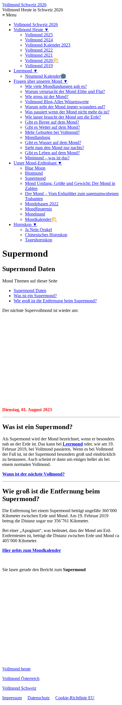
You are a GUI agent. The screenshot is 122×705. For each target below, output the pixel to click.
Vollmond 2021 (39, 55)
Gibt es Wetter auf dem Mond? (52, 127)
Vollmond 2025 (39, 34)
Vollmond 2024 (39, 39)
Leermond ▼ (26, 70)
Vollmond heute (16, 668)
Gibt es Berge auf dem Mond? (52, 122)
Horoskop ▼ (25, 224)
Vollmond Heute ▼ (31, 29)
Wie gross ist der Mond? (46, 96)
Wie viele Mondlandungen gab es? (56, 86)
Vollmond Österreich (20, 678)
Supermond (35, 178)
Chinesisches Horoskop (46, 234)
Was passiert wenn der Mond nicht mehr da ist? (67, 111)
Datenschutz (39, 697)
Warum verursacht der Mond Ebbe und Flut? (65, 91)
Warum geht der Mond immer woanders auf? (65, 106)
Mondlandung (37, 137)
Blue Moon (35, 168)
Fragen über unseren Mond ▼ (41, 81)
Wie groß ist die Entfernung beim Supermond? (55, 300)
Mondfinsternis (38, 208)
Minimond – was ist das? (47, 157)
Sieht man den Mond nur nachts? (54, 147)
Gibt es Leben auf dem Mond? (52, 152)
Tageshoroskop (38, 239)
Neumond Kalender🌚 (45, 76)
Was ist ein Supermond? (35, 295)
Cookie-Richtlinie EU (74, 697)
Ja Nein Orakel (38, 229)
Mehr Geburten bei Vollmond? (52, 132)
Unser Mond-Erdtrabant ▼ (38, 163)
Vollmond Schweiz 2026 (24, 4)
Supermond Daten (30, 290)
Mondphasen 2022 (41, 203)
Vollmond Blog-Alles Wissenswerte (57, 101)
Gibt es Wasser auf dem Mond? (53, 142)
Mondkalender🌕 (41, 219)
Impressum (12, 697)
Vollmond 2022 (39, 50)
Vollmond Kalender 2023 (47, 45)
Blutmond (34, 173)
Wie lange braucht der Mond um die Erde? (63, 117)
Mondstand (35, 214)
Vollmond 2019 (39, 65)
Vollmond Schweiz (19, 688)
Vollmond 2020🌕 (41, 60)
